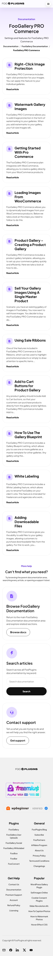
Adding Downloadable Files (27, 521)
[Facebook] (10, 950)
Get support (17, 740)
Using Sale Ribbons (30, 340)
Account (14, 900)
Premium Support (14, 895)
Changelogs (39, 866)
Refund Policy (13, 905)
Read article (12, 89)
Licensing (13, 910)
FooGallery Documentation (35, 46)
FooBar (13, 858)
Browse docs (18, 632)
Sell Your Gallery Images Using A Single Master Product (28, 294)
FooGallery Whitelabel (13, 848)
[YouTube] (31, 950)
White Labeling (27, 476)
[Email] (4, 950)
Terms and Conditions (39, 861)
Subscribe (39, 834)
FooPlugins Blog (39, 829)
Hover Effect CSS (39, 924)
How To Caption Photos (39, 911)
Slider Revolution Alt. (39, 906)
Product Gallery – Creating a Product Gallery (30, 244)
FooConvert (14, 864)
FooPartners (39, 840)
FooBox (14, 853)
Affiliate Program (39, 845)
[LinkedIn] (17, 950)
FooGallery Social (14, 843)
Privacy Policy (39, 855)
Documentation (10, 46)
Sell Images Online (39, 892)
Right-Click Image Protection (30, 66)
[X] (24, 950)
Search (26, 691)
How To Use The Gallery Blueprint (28, 434)
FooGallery (14, 829)
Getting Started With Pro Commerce (28, 152)
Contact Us (13, 884)
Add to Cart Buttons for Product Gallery (27, 385)
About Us (39, 850)
